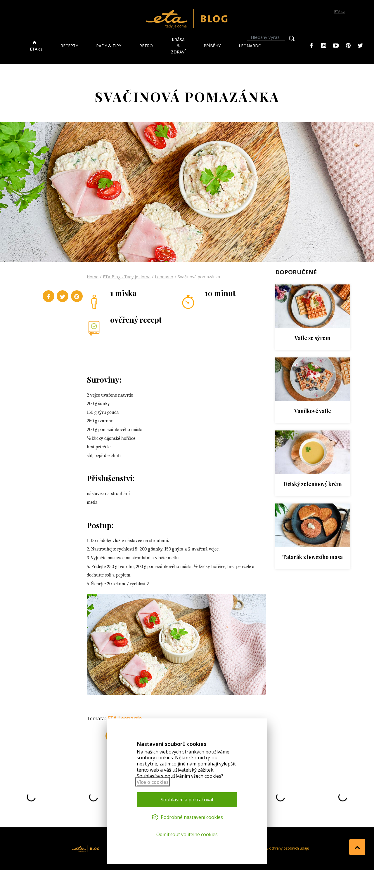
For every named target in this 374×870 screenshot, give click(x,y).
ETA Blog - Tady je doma (126, 276)
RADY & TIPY (108, 45)
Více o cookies (153, 782)
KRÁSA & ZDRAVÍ (178, 46)
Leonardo (164, 276)
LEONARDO (250, 45)
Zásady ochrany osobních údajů (282, 848)
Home (92, 276)
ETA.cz (339, 11)
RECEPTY (69, 45)
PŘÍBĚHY (212, 45)
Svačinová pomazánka (199, 276)
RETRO (146, 45)
